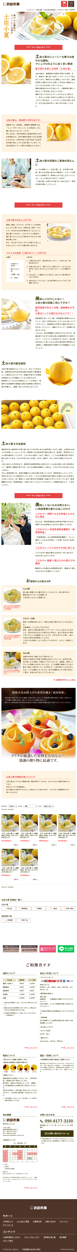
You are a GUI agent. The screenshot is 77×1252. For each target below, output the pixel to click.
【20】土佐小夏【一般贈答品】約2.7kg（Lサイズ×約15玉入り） (29, 870)
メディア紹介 (8, 1241)
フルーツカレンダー (32, 1237)
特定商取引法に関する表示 (31, 1249)
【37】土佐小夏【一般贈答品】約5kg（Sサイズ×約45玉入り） (10, 835)
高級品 (39, 908)
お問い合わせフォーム (58, 1133)
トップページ (30, 9)
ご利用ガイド (8, 1221)
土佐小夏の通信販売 (49, 9)
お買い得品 (69, 908)
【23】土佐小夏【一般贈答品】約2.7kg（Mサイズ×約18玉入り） (10, 870)
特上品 (9, 908)
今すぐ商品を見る (38, 47)
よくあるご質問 (23, 1221)
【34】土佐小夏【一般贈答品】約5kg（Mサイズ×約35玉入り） (29, 835)
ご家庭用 (10, 920)
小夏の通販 (39, 9)
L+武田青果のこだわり (11, 1237)
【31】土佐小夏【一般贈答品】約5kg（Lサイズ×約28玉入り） (48, 835)
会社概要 (62, 1237)
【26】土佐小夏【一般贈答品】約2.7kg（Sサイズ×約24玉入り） (67, 835)
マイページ (64, 1221)
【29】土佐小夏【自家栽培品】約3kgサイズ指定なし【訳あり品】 (12, 637)
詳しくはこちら (31, 1048)
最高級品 (25, 908)
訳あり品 (25, 920)
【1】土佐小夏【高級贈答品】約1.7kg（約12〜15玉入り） (12, 671)
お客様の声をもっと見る (65, 680)
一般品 (54, 908)
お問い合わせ (50, 1221)
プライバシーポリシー (11, 1249)
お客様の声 (37, 1221)
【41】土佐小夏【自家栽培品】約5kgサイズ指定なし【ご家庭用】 (12, 607)
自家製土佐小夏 (50, 1237)
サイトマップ (8, 1225)
